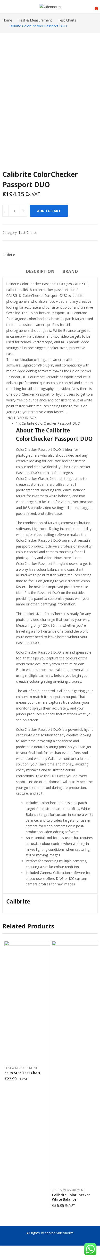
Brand (70, 271)
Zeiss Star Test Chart (22, 1072)
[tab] (40, 272)
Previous (8, 90)
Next (91, 90)
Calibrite (8, 254)
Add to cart (49, 210)
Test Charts (27, 232)
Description (40, 271)
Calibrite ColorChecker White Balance (71, 1197)
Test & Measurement (20, 1067)
